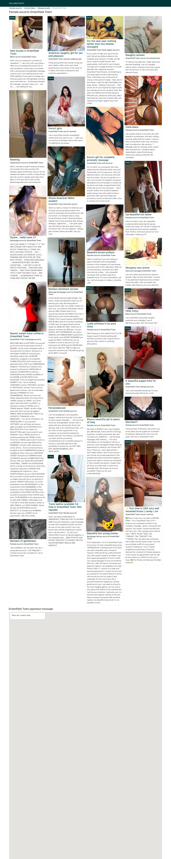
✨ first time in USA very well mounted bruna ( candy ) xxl (142, 510)
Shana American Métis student (61, 199)
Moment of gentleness (23, 540)
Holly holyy (132, 310)
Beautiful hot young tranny (102, 533)
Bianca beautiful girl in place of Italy (103, 421)
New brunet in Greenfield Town (24, 52)
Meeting (15, 159)
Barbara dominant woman (63, 288)
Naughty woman (135, 55)
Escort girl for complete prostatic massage (101, 158)
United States (29, 8)
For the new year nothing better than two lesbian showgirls (101, 44)
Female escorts (15, 8)
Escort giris (55, 128)
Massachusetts (44, 8)
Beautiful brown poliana (100, 252)
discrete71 (131, 421)
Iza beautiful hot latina (138, 214)
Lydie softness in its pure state (101, 325)
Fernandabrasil (57, 407)
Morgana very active (137, 267)
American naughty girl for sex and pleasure (66, 54)
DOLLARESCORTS (16, 3)
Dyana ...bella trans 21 (23, 237)
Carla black (132, 127)
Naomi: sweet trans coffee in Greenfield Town (27, 335)
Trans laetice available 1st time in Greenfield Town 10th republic (65, 507)
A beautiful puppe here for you (141, 382)
